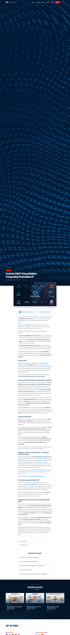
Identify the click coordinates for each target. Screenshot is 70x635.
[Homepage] (11, 2)
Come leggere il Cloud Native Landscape (36, 476)
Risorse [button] (47, 2)
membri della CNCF (24, 407)
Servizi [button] (43, 2)
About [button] (33, 2)
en (63, 2)
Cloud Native (8, 270)
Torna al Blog (10, 267)
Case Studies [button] (38, 2)
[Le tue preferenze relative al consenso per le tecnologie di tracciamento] (2, 633)
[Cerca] (61, 2)
